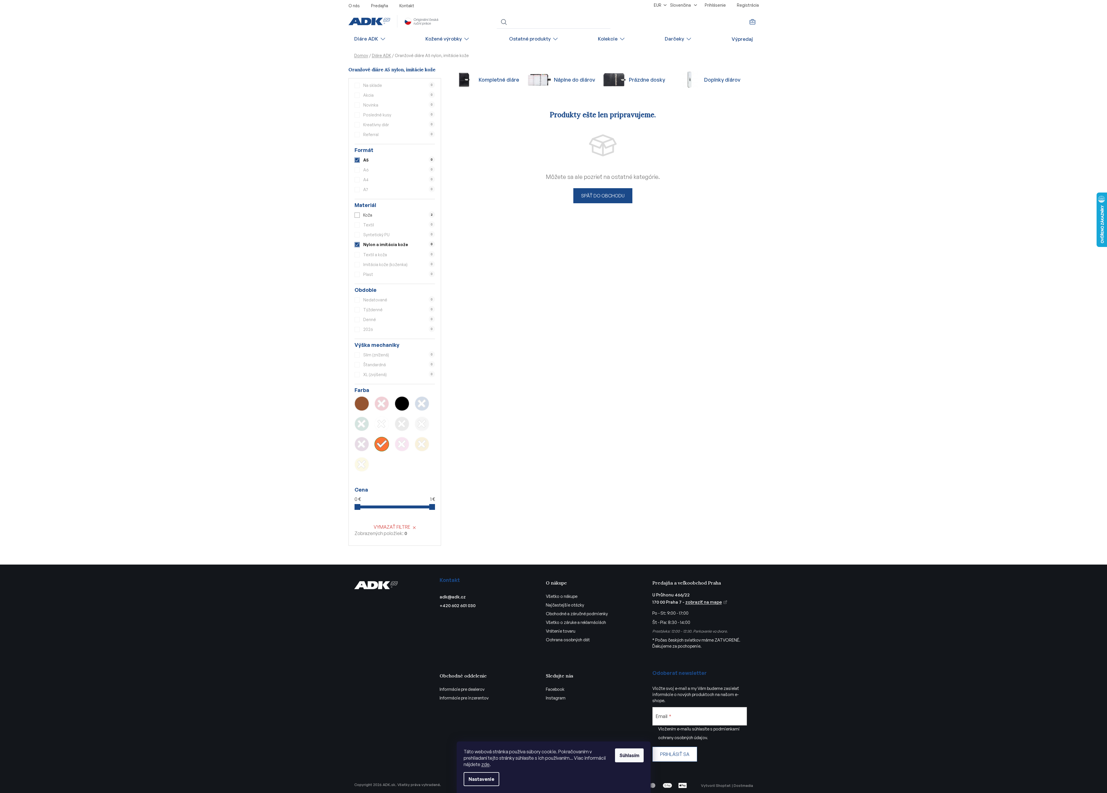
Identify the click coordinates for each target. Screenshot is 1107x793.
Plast (398, 274)
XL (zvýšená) (398, 374)
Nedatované (398, 299)
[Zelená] (362, 424)
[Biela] (381, 424)
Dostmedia (743, 785)
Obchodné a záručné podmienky (577, 613)
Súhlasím (629, 755)
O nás (354, 5)
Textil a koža (398, 254)
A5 (398, 159)
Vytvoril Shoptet (716, 785)
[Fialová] (362, 444)
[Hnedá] (362, 403)
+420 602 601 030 (458, 605)
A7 (398, 189)
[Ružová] (402, 444)
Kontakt (406, 5)
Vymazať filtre (392, 527)
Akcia (398, 95)
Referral (398, 134)
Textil (398, 224)
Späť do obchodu (603, 196)
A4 (398, 179)
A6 (398, 169)
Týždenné (398, 309)
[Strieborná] (422, 424)
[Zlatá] (422, 444)
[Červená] (381, 403)
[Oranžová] (381, 444)
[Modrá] (422, 403)
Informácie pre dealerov (462, 689)
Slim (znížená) (398, 354)
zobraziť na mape (703, 602)
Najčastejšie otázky (565, 605)
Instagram (556, 698)
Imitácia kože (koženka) (398, 264)
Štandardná (398, 364)
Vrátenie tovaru (560, 631)
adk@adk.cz (453, 597)
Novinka (398, 104)
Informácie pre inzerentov (464, 698)
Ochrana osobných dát (568, 639)
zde (485, 764)
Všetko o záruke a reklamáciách (576, 622)
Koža (398, 215)
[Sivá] (402, 424)
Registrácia (748, 5)
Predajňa (379, 5)
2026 (398, 329)
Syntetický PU (398, 234)
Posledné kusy (398, 114)
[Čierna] (402, 403)
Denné (398, 319)
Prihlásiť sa (674, 754)
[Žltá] (362, 464)
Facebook (555, 689)
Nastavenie (481, 779)
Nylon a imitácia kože (398, 244)
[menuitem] (370, 39)
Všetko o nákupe (561, 596)
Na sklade (398, 85)
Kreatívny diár (398, 124)
